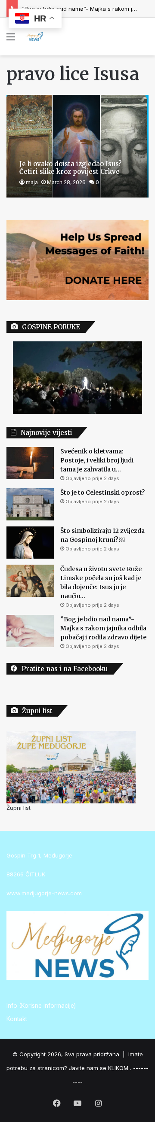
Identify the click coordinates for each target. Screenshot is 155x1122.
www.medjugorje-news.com (44, 893)
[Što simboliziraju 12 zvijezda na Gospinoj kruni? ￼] (30, 542)
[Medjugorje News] (34, 36)
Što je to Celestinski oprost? (102, 492)
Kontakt (16, 1019)
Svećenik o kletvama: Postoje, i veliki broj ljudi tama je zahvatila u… (96, 460)
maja (32, 182)
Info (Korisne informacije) (41, 1005)
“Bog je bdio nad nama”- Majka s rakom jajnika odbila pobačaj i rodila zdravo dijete (103, 628)
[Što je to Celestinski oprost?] (30, 504)
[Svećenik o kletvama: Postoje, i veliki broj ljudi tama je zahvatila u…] (30, 463)
